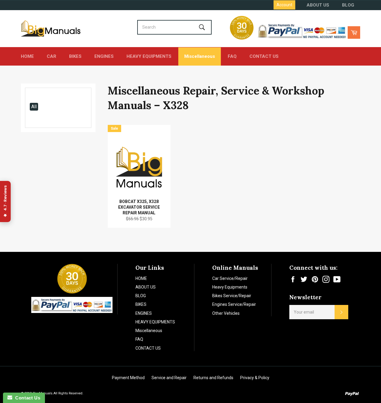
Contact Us (26, 397)
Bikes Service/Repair (231, 295)
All (34, 106)
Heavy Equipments (229, 287)
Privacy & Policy (254, 377)
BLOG (348, 5)
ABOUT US (318, 5)
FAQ (232, 56)
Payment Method (128, 377)
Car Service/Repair (230, 278)
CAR (51, 56)
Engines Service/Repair (234, 304)
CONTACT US (264, 56)
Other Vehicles (226, 313)
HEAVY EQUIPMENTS (149, 56)
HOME (27, 56)
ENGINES (104, 56)
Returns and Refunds (213, 377)
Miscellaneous (199, 56)
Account (284, 4)
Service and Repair (169, 377)
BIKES (75, 56)
